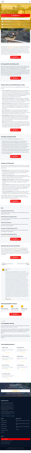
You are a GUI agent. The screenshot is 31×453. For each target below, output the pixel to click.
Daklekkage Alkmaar (3, 424)
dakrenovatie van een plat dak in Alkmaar (14, 46)
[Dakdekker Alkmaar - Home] (3, 2)
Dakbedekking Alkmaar (4, 420)
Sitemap (23, 448)
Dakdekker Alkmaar (13, 447)
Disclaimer (20, 448)
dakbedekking (10, 47)
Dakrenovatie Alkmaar (6, 5)
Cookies (17, 448)
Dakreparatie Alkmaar (4, 428)
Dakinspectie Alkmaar (4, 422)
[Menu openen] (29, 1)
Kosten (2, 218)
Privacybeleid (8, 448)
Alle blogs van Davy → (8, 299)
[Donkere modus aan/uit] (17, 1)
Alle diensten (2, 432)
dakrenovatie (21, 138)
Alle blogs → (17, 429)
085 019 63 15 (6, 236)
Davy (3, 12)
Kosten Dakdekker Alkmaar (4, 430)
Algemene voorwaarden (13, 448)
